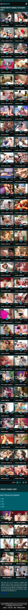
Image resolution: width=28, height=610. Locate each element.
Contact (5, 607)
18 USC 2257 (10, 607)
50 (26, 482)
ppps (2, 504)
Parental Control (21, 607)
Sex (5, 4)
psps (2, 507)
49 (23, 482)
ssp (2, 499)
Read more (3, 592)
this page (10, 605)
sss (2, 501)
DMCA (15, 607)
